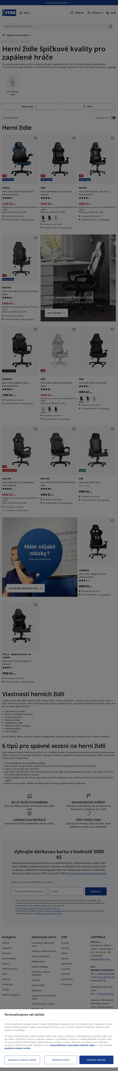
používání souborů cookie (17, 1048)
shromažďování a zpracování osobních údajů (72, 1045)
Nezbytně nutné (61, 1059)
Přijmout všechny (96, 1059)
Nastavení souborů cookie (22, 1059)
